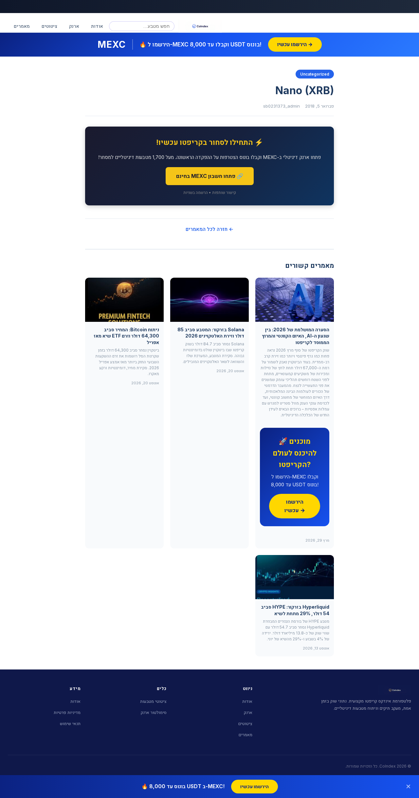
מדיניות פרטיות (67, 712)
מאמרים (22, 26)
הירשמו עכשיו (254, 786)
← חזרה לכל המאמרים (209, 229)
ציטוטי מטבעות (153, 701)
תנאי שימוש (70, 723)
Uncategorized (314, 74)
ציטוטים (49, 26)
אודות (97, 26)
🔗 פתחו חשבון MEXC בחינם (209, 176)
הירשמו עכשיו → (294, 505)
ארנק (74, 26)
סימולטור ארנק (154, 712)
